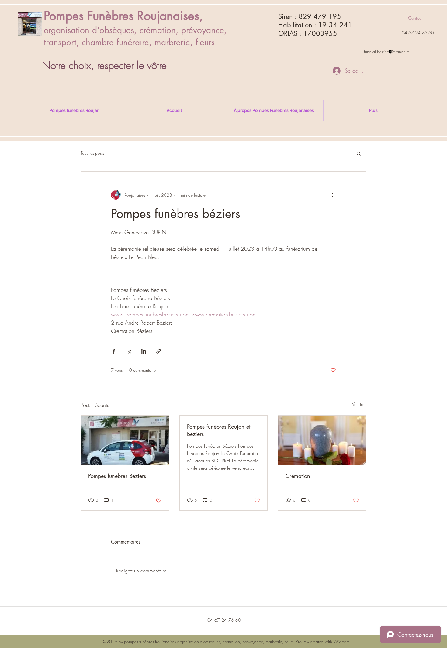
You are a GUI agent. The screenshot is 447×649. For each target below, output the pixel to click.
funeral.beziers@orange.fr (386, 51)
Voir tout (359, 404)
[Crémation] (322, 440)
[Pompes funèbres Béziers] (125, 440)
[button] (415, 18)
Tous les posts (92, 153)
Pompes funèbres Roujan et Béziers (218, 430)
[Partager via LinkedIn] (144, 351)
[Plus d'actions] (332, 194)
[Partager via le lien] (158, 351)
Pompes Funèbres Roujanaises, (123, 16)
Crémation (298, 475)
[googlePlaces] (390, 52)
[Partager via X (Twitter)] (129, 351)
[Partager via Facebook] (114, 351)
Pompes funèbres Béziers (117, 475)
